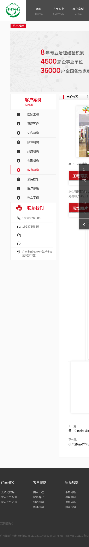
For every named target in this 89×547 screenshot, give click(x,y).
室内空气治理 (9, 502)
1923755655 (30, 226)
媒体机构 (33, 142)
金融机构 (33, 160)
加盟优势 (70, 506)
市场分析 (70, 492)
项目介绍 (70, 497)
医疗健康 (33, 188)
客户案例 (78, 11)
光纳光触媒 (7, 492)
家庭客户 (33, 123)
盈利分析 (70, 502)
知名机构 (33, 132)
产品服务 (58, 11)
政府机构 (33, 151)
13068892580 (31, 218)
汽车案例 (33, 197)
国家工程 (33, 114)
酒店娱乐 (33, 179)
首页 (39, 11)
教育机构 (33, 170)
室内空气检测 (9, 497)
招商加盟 (71, 482)
